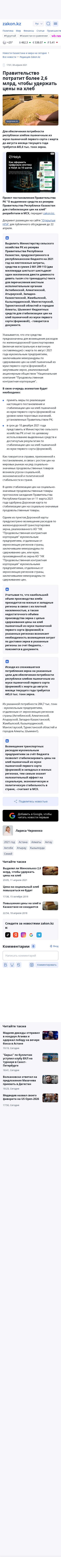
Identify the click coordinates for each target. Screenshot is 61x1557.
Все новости (9, 56)
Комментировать (46, 964)
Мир (18, 30)
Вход (55, 946)
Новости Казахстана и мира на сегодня (25, 53)
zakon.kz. (49, 213)
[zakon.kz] (12, 23)
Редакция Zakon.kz (30, 56)
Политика (8, 30)
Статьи (40, 30)
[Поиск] (48, 24)
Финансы (29, 30)
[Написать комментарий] (30, 955)
